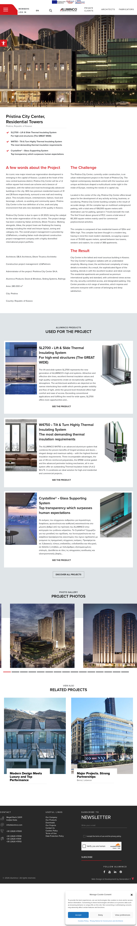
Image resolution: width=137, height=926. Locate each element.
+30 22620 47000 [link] (14, 831)
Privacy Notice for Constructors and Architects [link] (106, 921)
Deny (100, 915)
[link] (3, 43)
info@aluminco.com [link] (14, 825)
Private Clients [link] (88, 9)
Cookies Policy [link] (83, 921)
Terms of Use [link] (51, 833)
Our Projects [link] (51, 825)
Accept (78, 915)
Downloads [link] (50, 823)
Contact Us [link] (50, 828)
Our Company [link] (51, 817)
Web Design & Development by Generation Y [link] (111, 879)
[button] (131, 894)
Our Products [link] (51, 820)
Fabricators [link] (126, 9)
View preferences (122, 915)
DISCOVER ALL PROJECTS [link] (68, 574)
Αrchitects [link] (108, 9)
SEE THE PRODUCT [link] (61, 406)
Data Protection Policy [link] (55, 836)
